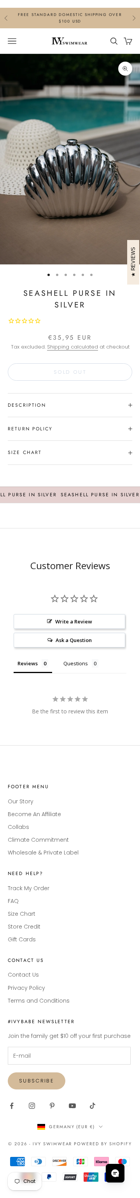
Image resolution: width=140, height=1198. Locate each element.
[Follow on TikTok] (92, 1106)
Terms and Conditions (39, 1001)
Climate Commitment (38, 840)
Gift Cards (22, 939)
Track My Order (28, 888)
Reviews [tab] (28, 663)
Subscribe (36, 1080)
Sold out (70, 372)
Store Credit (24, 926)
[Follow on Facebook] (12, 1106)
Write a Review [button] (73, 621)
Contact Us (23, 975)
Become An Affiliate (34, 814)
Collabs (18, 827)
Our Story (20, 801)
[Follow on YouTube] (72, 1106)
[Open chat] (115, 1173)
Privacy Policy (26, 988)
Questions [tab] (75, 663)
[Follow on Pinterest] (52, 1106)
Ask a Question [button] (74, 640)
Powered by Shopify (103, 1144)
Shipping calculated (72, 346)
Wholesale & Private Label (43, 852)
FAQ (13, 901)
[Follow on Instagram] (32, 1106)
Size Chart (21, 914)
